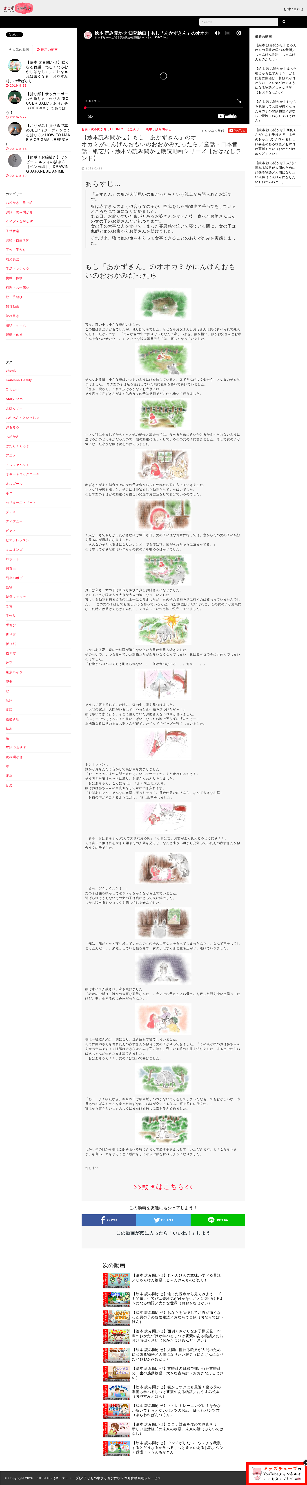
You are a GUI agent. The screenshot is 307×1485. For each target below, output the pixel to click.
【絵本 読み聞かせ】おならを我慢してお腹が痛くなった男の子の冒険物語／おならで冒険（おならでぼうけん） (178, 1317)
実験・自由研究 (17, 240)
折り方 (11, 634)
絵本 (149, 129)
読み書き (12, 316)
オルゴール (14, 483)
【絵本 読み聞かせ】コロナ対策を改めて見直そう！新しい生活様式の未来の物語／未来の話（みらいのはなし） (178, 1429)
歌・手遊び (14, 297)
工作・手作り (16, 250)
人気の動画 (20, 49)
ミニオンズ (14, 549)
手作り (11, 615)
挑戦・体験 (14, 278)
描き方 (11, 653)
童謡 (9, 710)
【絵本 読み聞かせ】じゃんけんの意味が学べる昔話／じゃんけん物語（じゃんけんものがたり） (176, 1277)
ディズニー (14, 521)
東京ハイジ (14, 672)
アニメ (11, 455)
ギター (11, 493)
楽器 (9, 681)
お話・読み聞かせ (94, 129)
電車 (9, 776)
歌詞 (9, 700)
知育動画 (12, 306)
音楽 (9, 785)
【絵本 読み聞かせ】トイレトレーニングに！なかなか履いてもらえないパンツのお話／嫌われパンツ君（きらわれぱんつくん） (176, 1410)
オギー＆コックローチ (23, 474)
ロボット (12, 559)
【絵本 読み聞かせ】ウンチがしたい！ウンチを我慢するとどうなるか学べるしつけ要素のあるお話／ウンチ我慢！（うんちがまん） (178, 1447)
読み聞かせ (163, 129)
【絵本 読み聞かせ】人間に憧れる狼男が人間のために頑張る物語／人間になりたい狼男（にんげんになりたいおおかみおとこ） (178, 1354)
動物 (9, 587)
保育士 (11, 568)
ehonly (116, 129)
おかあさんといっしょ (23, 417)
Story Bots (14, 399)
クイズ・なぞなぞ (19, 221)
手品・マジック (17, 268)
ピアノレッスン (17, 540)
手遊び (11, 625)
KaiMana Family (19, 380)
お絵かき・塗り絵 (19, 202)
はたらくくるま (17, 446)
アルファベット (17, 465)
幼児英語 (12, 259)
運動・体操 (14, 334)
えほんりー (134, 129)
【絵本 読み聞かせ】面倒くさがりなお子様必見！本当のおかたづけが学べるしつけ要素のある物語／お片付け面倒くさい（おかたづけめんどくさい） (178, 1335)
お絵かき (12, 436)
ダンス (11, 512)
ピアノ (11, 531)
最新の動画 (49, 49)
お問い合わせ (293, 9)
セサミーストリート (21, 502)
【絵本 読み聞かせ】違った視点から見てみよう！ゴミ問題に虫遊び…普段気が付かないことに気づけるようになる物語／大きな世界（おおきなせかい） (178, 1298)
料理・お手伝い (17, 287)
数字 (9, 663)
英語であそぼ (16, 747)
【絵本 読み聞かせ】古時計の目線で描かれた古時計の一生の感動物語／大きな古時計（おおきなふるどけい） (178, 1373)
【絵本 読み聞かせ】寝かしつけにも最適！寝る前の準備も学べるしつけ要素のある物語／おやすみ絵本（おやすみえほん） (176, 1391)
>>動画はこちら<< (163, 1186)
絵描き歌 (12, 719)
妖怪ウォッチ (16, 597)
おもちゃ (12, 427)
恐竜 (9, 606)
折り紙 (11, 644)
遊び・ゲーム (16, 325)
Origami (12, 389)
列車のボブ (14, 578)
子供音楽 (12, 231)
